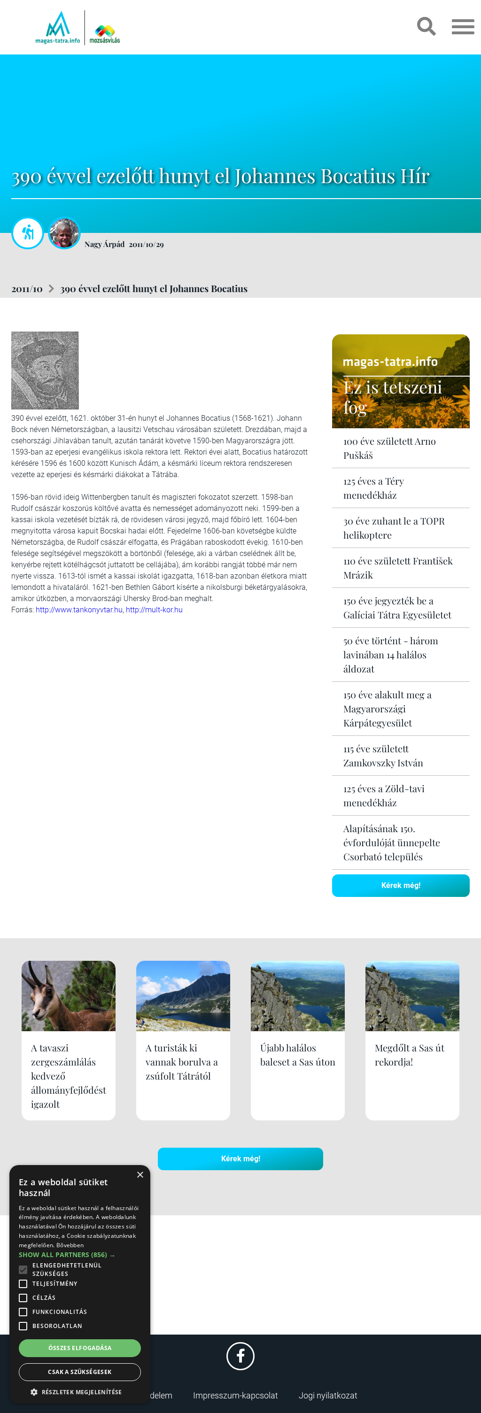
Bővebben (70, 1245)
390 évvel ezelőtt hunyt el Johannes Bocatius (154, 288)
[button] (80, 1390)
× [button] (139, 1175)
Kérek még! (400, 885)
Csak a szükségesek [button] (79, 1372)
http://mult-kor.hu (154, 609)
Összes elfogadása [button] (80, 1348)
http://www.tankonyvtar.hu (79, 609)
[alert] (79, 1284)
